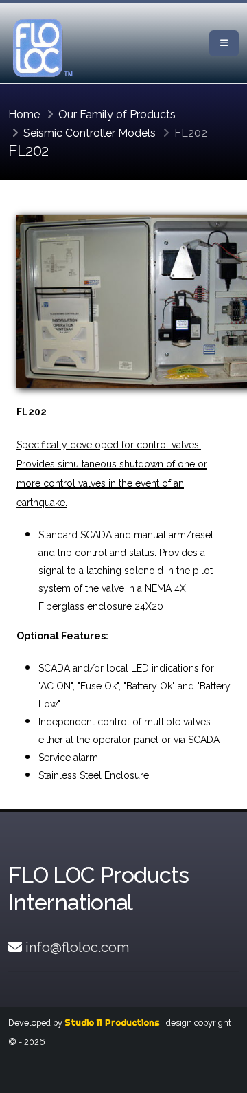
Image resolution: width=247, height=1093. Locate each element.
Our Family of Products (117, 114)
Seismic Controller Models (89, 133)
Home (24, 114)
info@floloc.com (77, 947)
